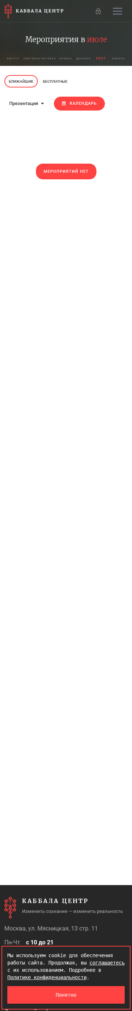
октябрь (48, 58)
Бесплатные (55, 81)
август (13, 58)
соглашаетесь (107, 963)
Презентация (24, 103)
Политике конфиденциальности (47, 977)
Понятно (66, 995)
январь (118, 58)
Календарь (83, 103)
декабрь (83, 58)
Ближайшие (21, 81)
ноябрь (66, 58)
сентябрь (31, 58)
